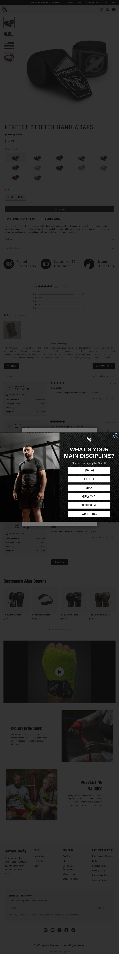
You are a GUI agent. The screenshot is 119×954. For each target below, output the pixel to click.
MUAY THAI (89, 496)
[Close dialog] (116, 436)
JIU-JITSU (89, 479)
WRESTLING (89, 514)
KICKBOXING (89, 505)
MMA (89, 488)
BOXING (89, 470)
